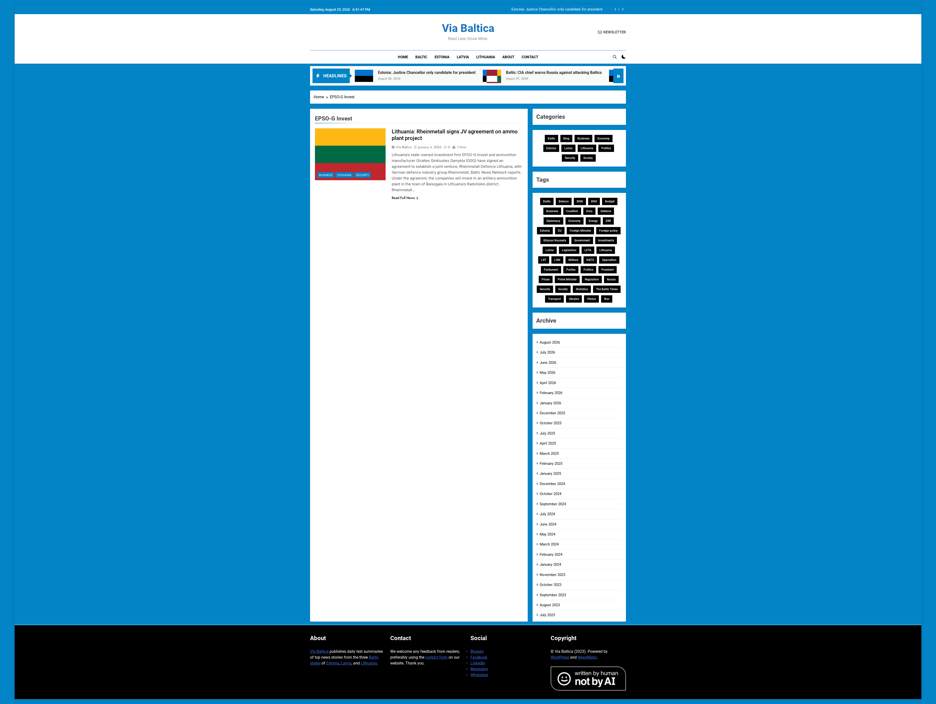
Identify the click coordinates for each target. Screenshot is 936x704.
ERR (608, 221)
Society (588, 158)
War (606, 299)
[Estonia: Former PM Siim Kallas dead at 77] (573, 79)
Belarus (564, 201)
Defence (606, 211)
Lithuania (485, 57)
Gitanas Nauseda (554, 240)
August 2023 (550, 605)
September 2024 (553, 504)
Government (582, 240)
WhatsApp (479, 675)
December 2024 (552, 484)
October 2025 (550, 423)
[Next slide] (622, 9)
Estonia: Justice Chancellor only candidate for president (557, 9)
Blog (566, 138)
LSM (557, 260)
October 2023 (550, 585)
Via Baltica (468, 28)
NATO (590, 260)
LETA (588, 250)
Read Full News (403, 197)
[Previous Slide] (615, 9)
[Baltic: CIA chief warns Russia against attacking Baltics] (447, 79)
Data (589, 211)
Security (362, 175)
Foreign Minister (580, 230)
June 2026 (548, 362)
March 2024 (549, 544)
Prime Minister (567, 279)
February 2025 (551, 463)
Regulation (592, 279)
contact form (436, 657)
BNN (580, 201)
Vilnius (591, 299)
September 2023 (553, 595)
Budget (609, 201)
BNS (594, 201)
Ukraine (574, 299)
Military (573, 260)
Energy (593, 221)
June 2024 (548, 524)
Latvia (463, 57)
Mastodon (479, 669)
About (508, 57)
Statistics (582, 289)
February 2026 (551, 393)
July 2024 (547, 514)
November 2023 (552, 575)
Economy (603, 138)
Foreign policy (608, 230)
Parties (570, 269)
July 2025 (547, 433)
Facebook (478, 657)
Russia (611, 279)
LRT (543, 260)
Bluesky (477, 651)
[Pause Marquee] (618, 76)
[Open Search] (615, 57)
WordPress (560, 657)
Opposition (609, 260)
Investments (606, 240)
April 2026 (548, 383)
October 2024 (550, 494)
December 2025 (552, 413)
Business (325, 175)
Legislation (569, 250)
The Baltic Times (607, 289)
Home (403, 57)
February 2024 (551, 554)
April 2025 (548, 443)
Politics (606, 148)
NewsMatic (587, 657)
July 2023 (547, 615)
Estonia (442, 57)
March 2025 (549, 453)
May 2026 (547, 372)
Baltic (421, 57)
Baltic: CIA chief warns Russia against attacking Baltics (509, 72)
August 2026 (550, 342)
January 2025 (550, 473)
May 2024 (547, 534)
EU (560, 230)
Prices (546, 279)
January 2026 (550, 403)
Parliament (551, 269)
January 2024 (550, 564)
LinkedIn (477, 663)
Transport (554, 299)
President (607, 269)
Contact (530, 57)
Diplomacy (553, 221)
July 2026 (547, 352)
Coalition (572, 211)
